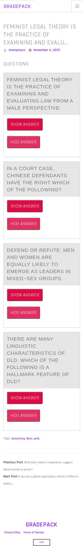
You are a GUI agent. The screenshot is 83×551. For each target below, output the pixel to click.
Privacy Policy (12, 532)
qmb (36, 438)
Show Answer (25, 124)
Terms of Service (33, 532)
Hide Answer (23, 142)
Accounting (18, 438)
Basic (29, 438)
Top (41, 542)
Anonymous (17, 50)
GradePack (17, 6)
